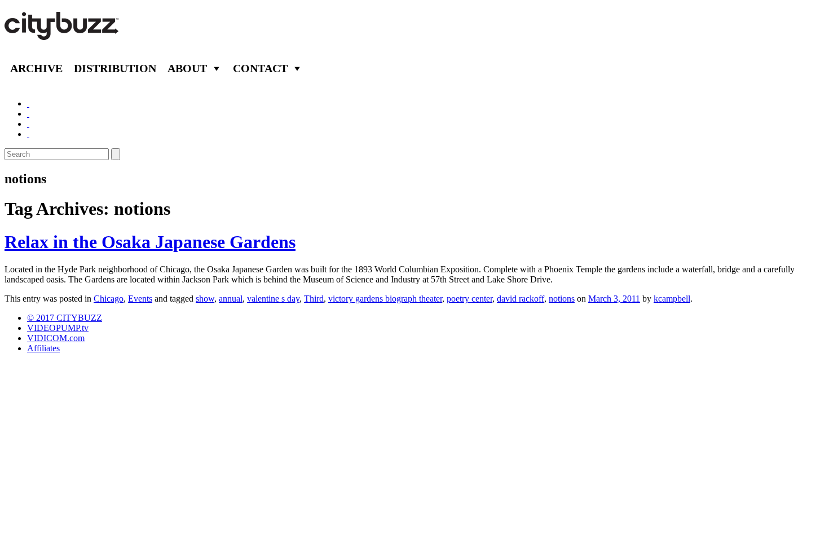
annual (230, 298)
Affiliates (43, 348)
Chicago (109, 298)
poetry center (469, 298)
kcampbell (672, 298)
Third (314, 298)
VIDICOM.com (56, 338)
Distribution (115, 68)
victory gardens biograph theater (385, 298)
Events (140, 298)
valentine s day (273, 298)
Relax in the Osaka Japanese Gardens (150, 242)
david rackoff (520, 298)
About (187, 68)
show (205, 298)
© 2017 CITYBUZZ (64, 317)
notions (562, 298)
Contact (260, 68)
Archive (36, 68)
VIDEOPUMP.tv (58, 328)
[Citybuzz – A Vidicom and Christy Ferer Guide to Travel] (63, 34)
